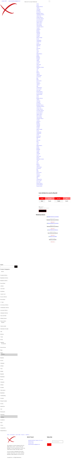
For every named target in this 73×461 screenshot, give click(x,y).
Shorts (37, 71)
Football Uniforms (39, 17)
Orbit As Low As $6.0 (52, 239)
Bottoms (37, 72)
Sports (37, 5)
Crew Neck (38, 9)
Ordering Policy (39, 87)
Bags (37, 78)
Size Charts (38, 90)
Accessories (38, 76)
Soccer (37, 63)
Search (1, 264)
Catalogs (38, 84)
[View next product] (68, 193)
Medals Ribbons (39, 53)
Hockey (37, 134)
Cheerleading (38, 40)
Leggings (38, 165)
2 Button (37, 99)
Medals (37, 55)
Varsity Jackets (39, 75)
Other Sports (38, 64)
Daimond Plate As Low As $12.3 (53, 226)
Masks (37, 79)
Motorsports (38, 44)
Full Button (38, 10)
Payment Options (39, 91)
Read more (53, 228)
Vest (37, 161)
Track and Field (39, 25)
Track (37, 52)
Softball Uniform (39, 22)
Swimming (38, 48)
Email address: (49, 441)
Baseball (37, 30)
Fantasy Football (39, 37)
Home (37, 3)
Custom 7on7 (38, 107)
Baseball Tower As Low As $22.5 (53, 219)
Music (37, 49)
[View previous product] (66, 193)
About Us (38, 82)
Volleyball (38, 33)
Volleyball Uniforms (39, 26)
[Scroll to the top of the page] (0, 459)
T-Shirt (37, 68)
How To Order (38, 88)
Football (37, 36)
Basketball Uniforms (39, 13)
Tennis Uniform (39, 24)
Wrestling (38, 126)
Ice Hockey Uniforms (40, 18)
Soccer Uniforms (39, 21)
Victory (37, 51)
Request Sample (39, 94)
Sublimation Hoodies (40, 67)
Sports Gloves (38, 80)
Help (37, 86)
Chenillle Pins (38, 41)
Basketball (38, 32)
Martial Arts (38, 45)
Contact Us (38, 83)
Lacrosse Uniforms (39, 20)
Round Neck (38, 103)
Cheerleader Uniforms (40, 14)
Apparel (37, 157)
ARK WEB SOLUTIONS (25, 457)
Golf (37, 47)
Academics (38, 29)
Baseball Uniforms (39, 6)
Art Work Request (39, 184)
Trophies (38, 28)
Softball (37, 60)
